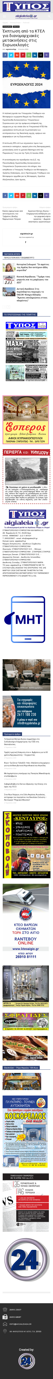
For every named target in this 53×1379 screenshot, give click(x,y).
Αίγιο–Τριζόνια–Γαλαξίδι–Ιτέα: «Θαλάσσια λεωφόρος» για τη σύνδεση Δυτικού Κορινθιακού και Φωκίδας (27, 764)
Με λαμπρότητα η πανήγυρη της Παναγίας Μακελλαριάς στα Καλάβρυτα (27, 774)
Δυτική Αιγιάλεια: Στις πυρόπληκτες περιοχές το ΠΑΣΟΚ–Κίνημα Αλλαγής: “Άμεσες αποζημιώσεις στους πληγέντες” (32, 295)
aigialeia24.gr (11, 49)
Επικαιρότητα (15, 23)
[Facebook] (26, 242)
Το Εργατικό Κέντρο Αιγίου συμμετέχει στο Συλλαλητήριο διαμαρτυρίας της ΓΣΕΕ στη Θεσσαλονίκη (22, 741)
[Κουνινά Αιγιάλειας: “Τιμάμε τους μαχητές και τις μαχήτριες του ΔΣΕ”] (9, 279)
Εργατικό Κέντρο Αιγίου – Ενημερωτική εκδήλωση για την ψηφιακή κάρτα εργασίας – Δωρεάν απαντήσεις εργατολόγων (38, 216)
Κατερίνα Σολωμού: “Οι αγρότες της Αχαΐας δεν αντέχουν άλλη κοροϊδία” (33, 267)
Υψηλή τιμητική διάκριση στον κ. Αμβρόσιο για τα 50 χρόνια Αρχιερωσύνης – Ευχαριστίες (26, 753)
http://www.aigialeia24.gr (26, 237)
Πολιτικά (26, 23)
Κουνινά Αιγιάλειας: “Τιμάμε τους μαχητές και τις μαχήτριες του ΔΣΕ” (33, 279)
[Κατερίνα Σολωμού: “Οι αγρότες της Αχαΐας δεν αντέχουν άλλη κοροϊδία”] (9, 267)
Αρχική (5, 23)
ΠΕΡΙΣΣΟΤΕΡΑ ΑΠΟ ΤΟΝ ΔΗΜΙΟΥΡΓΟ (19, 258)
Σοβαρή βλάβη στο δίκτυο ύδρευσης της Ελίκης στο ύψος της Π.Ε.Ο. (25, 785)
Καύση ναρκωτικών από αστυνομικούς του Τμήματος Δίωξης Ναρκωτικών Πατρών (13, 215)
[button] (49, 16)
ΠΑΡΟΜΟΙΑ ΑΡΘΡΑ (12, 254)
